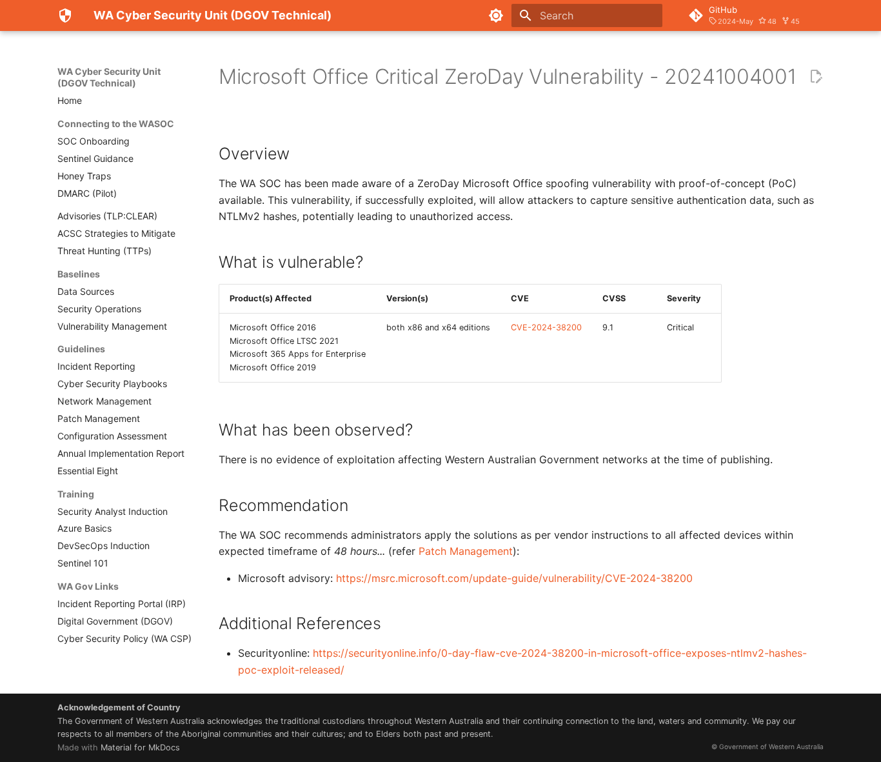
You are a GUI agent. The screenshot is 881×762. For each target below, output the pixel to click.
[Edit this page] (816, 76)
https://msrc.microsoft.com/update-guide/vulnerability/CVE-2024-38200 (514, 578)
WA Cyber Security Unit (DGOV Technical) (109, 77)
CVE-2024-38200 (546, 327)
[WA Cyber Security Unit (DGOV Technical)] (65, 15)
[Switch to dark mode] (496, 15)
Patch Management (466, 551)
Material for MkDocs (140, 747)
